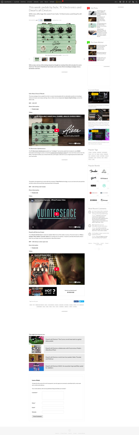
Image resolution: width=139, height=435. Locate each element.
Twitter (130, 2)
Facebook (126, 2)
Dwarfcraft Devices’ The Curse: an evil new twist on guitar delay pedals (64, 340)
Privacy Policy (96, 243)
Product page (35, 109)
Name (34, 403)
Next (83, 59)
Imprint (102, 243)
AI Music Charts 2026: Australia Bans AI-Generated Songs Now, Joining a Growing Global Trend (100, 212)
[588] (93, 178)
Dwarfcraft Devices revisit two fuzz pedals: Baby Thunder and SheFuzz (63, 358)
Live (41, 2)
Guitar (16, 2)
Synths (23, 2)
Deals (60, 2)
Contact (106, 243)
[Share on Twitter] (81, 301)
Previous (30, 59)
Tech (46, 2)
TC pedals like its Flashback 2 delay (58, 152)
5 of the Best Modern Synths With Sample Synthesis (100, 233)
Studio (29, 2)
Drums (36, 2)
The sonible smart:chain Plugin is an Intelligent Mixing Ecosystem (98, 100)
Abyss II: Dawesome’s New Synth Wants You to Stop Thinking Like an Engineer (98, 137)
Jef (36, 20)
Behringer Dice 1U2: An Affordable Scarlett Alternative (99, 225)
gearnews (7, 2)
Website (34, 412)
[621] (104, 171)
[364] (104, 185)
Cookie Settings (99, 244)
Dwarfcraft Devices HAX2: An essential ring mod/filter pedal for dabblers (64, 367)
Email (33, 407)
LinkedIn (120, 2)
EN (116, 2)
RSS (133, 2)
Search (137, 2)
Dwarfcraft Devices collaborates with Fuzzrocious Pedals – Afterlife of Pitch (64, 349)
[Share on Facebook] (76, 301)
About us (90, 243)
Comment (35, 392)
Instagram (123, 2)
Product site (35, 247)
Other (52, 2)
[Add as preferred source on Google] (47, 20)
